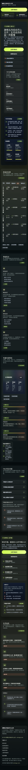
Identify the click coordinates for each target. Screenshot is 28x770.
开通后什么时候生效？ (8, 482)
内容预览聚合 (5, 748)
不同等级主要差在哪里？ (8, 487)
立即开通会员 (14, 9)
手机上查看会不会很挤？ (8, 497)
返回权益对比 (14, 556)
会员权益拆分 (5, 745)
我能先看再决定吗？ (7, 492)
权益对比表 (4, 750)
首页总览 (4, 743)
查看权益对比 (14, 54)
